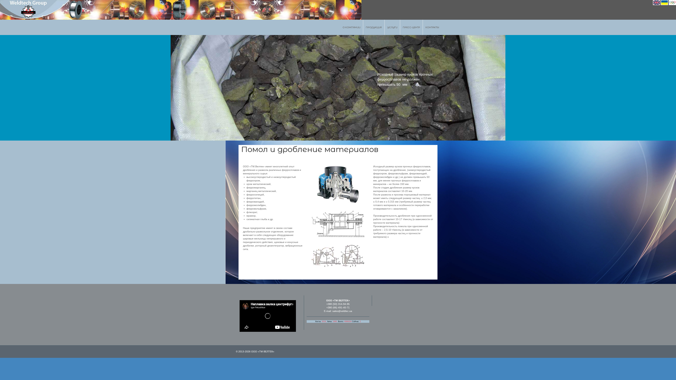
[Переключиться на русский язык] (672, 2)
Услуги (392, 27)
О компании (351, 27)
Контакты (432, 27)
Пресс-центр (411, 27)
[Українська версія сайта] (664, 2)
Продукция (374, 27)
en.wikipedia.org (401, 89)
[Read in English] (656, 2)
